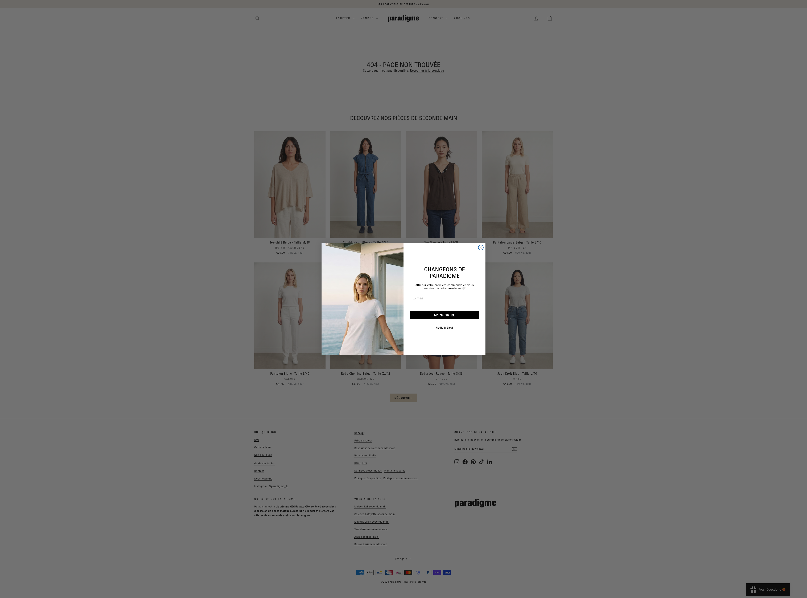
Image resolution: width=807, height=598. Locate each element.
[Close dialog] (480, 247)
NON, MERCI (444, 327)
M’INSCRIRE (444, 315)
